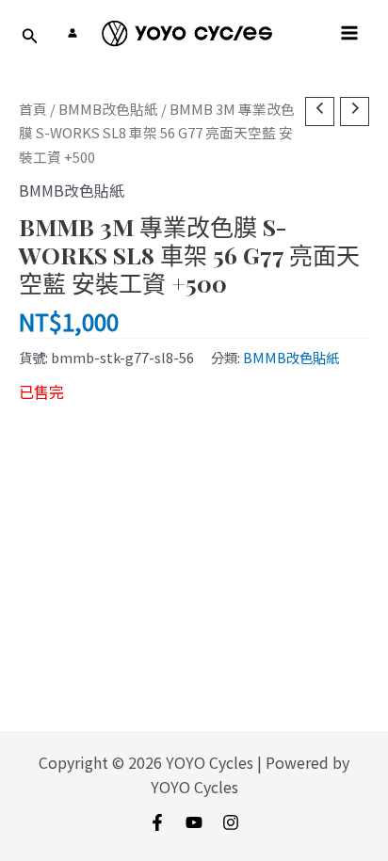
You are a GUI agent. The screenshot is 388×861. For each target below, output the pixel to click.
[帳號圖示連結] (72, 32)
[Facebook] (157, 822)
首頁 (33, 109)
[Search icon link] (30, 36)
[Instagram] (230, 822)
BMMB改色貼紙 (108, 109)
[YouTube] (194, 822)
